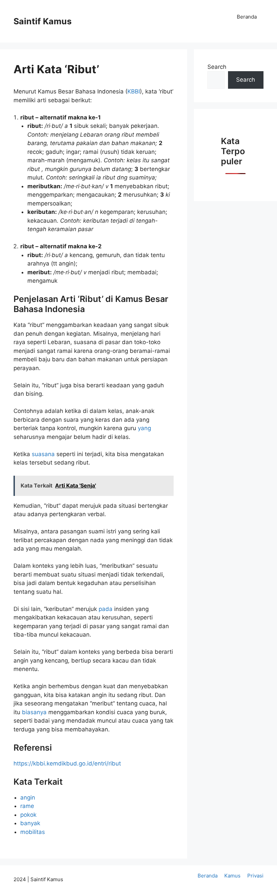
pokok (28, 814)
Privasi (255, 875)
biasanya (35, 712)
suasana (44, 454)
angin (27, 797)
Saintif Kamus (43, 21)
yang (144, 428)
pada (106, 609)
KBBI (133, 91)
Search (216, 66)
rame (27, 806)
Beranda (247, 16)
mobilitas (32, 832)
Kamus (232, 875)
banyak (30, 823)
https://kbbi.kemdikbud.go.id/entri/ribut (67, 763)
